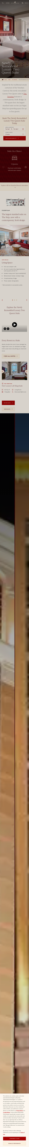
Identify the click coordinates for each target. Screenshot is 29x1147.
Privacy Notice (19, 1110)
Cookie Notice (6, 1112)
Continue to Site (14, 1138)
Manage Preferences (14, 1143)
